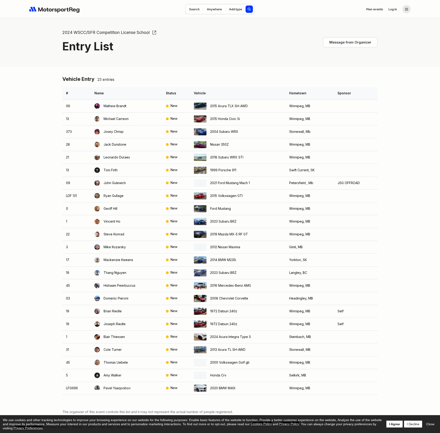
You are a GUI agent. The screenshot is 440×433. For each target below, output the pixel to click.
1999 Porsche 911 (223, 170)
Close (430, 424)
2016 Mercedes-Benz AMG (230, 285)
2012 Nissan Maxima (225, 247)
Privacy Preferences (28, 428)
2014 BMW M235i (223, 260)
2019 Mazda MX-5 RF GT (229, 234)
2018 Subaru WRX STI (226, 157)
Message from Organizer (350, 42)
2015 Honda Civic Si (225, 119)
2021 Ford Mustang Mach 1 (230, 183)
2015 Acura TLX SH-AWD (229, 106)
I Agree (394, 424)
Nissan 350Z (219, 144)
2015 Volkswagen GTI (226, 196)
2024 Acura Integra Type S (230, 337)
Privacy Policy (289, 424)
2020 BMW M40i (222, 388)
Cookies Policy (261, 424)
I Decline (413, 424)
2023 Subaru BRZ (223, 221)
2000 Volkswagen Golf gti (229, 362)
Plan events (374, 9)
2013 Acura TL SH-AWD (227, 349)
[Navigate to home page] (54, 9)
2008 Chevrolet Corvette (229, 298)
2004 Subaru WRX (224, 131)
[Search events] (249, 9)
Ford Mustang (220, 208)
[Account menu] (406, 9)
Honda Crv (218, 375)
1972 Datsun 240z (223, 311)
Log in (392, 9)
